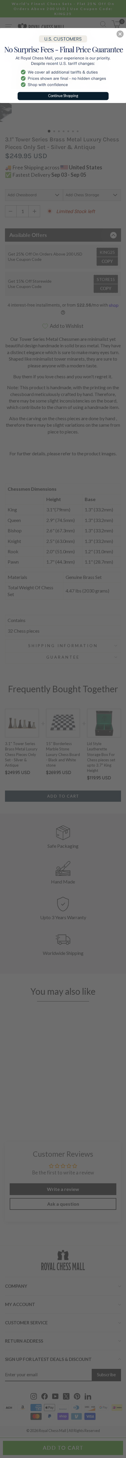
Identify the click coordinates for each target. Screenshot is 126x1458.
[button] (120, 33)
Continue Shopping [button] (63, 95)
